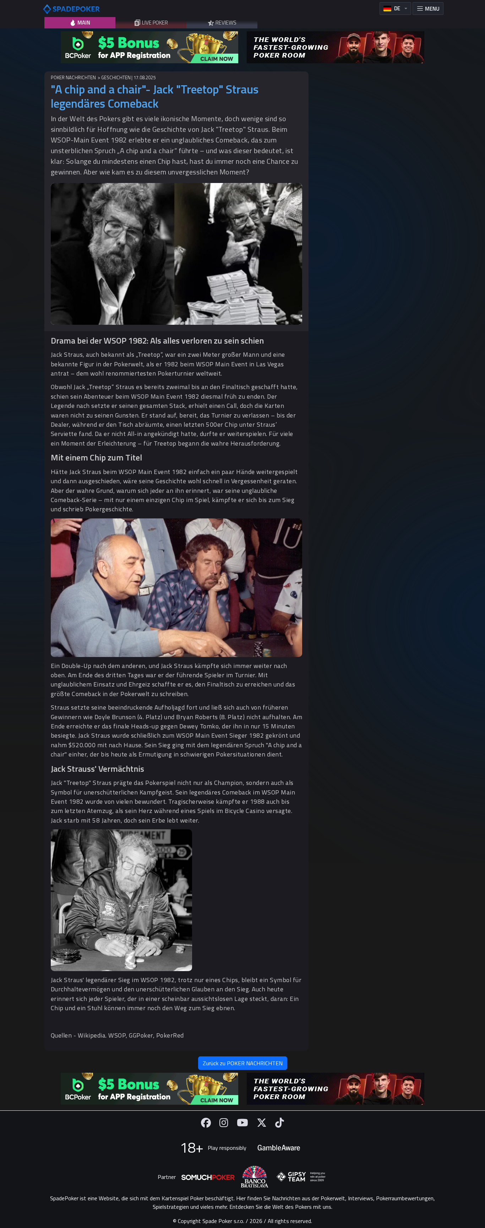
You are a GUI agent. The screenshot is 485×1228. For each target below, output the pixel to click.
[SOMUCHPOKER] (208, 1177)
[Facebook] (206, 1122)
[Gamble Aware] (278, 1148)
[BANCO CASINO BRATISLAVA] (254, 1176)
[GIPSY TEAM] (301, 1176)
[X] (262, 1122)
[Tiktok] (279, 1122)
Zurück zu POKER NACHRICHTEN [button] (243, 1063)
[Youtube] (242, 1122)
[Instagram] (223, 1122)
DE (397, 8)
